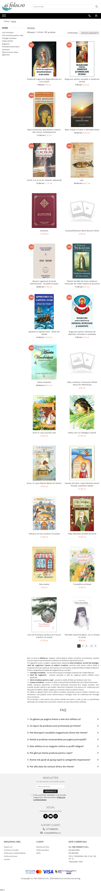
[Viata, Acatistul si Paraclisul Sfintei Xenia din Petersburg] (82, 362)
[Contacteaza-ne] (90, 15)
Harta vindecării (44, 382)
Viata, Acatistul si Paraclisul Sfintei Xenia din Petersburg (82, 383)
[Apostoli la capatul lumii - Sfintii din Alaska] (44, 311)
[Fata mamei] (44, 564)
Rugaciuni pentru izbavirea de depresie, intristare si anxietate (82, 332)
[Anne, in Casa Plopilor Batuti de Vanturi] (44, 463)
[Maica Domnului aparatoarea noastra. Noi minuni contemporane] (44, 109)
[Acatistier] (44, 210)
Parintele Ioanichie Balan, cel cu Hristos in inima (82, 635)
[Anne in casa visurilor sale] (44, 412)
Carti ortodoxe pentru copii (12, 35)
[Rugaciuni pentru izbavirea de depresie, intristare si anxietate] (82, 311)
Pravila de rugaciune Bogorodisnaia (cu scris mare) (44, 80)
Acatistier (44, 230)
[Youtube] (50, 816)
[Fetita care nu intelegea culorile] (82, 412)
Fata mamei (44, 584)
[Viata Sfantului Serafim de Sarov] (82, 513)
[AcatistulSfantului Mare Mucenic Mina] (82, 210)
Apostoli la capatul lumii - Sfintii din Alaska (44, 332)
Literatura (6, 49)
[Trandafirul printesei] (82, 564)
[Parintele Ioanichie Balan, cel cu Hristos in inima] (82, 614)
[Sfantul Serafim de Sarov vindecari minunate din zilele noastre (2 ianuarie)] (82, 261)
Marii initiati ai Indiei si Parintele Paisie (82, 129)
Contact (7, 859)
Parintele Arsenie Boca (10, 46)
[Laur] (82, 160)
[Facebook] (45, 816)
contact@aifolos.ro (52, 832)
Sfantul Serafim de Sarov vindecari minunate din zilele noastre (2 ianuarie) (82, 282)
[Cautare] (96, 6)
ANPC (38, 853)
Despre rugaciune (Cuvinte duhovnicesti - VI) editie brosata (44, 282)
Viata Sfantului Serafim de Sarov (82, 533)
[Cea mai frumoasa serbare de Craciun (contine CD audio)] (44, 614)
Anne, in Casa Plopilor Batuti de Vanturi (44, 483)
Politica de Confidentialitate (15, 853)
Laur (82, 180)
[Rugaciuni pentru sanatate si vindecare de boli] (82, 59)
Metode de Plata (42, 847)
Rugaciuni (6, 44)
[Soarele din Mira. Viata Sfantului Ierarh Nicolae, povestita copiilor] (82, 463)
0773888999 (52, 829)
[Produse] (4, 16)
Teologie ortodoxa (9, 38)
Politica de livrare (10, 856)
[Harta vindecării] (44, 362)
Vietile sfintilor (7, 41)
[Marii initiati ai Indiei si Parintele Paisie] (82, 109)
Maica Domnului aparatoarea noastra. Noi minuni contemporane (44, 130)
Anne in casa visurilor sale (44, 432)
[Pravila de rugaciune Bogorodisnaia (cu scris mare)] (44, 59)
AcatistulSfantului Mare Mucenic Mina (82, 230)
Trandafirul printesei (82, 584)
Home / (7, 21)
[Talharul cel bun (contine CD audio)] (44, 513)
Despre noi (8, 847)
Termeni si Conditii (11, 850)
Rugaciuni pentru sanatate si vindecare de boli (82, 80)
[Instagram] (55, 816)
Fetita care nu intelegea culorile (82, 432)
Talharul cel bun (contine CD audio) (44, 533)
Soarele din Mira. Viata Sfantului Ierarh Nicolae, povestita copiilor (82, 484)
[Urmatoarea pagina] (95, 646)
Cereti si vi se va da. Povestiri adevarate (44, 180)
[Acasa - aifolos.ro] (15, 6)
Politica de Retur (42, 850)
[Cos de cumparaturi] (96, 15)
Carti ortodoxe (7, 32)
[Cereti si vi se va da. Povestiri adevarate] (44, 160)
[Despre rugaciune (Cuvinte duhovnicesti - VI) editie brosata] (44, 261)
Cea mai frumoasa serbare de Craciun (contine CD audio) (44, 635)
